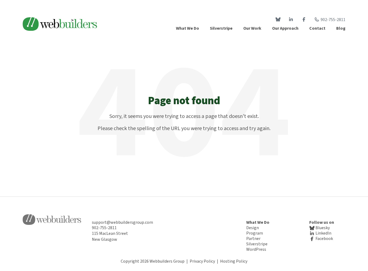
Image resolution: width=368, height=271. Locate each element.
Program (254, 233)
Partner (253, 239)
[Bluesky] (278, 20)
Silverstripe (257, 244)
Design (252, 228)
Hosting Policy (233, 261)
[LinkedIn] (291, 20)
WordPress (256, 249)
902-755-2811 (333, 20)
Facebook (324, 239)
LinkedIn (323, 233)
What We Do (257, 222)
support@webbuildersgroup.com (122, 222)
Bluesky (322, 228)
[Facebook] (304, 20)
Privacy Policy (202, 261)
